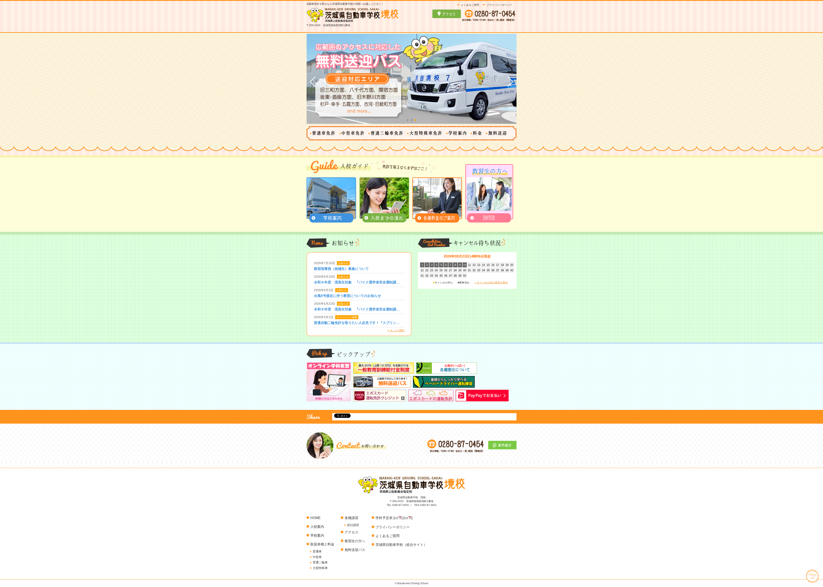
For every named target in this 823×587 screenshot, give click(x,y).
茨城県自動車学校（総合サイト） (401, 544)
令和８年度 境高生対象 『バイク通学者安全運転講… (357, 282)
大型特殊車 (320, 568)
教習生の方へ (355, 541)
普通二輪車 (320, 562)
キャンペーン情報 (346, 317)
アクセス (351, 532)
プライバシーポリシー (499, 4)
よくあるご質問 (470, 4)
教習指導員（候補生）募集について (341, 269)
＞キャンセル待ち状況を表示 (491, 282)
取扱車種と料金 (322, 544)
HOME (315, 518)
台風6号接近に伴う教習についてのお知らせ (347, 296)
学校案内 (317, 535)
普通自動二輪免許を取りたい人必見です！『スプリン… (357, 323)
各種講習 (351, 518)
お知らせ (343, 263)
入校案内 (317, 526)
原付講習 (353, 525)
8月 (396, 518)
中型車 (317, 557)
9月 (406, 518)
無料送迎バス (355, 550)
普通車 (317, 551)
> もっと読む (396, 330)
